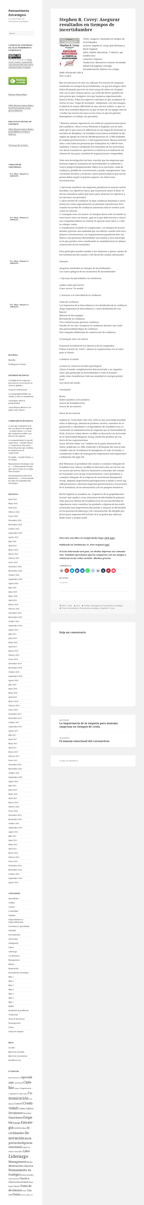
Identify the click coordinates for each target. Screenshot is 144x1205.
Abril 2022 (12, 545)
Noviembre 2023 (15, 524)
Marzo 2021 (13, 554)
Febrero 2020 (13, 609)
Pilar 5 (11, 994)
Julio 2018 (12, 684)
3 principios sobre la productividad (16, 401)
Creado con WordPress (68, 761)
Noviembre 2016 (15, 769)
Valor (25, 1191)
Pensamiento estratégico (18, 972)
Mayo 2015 (12, 844)
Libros (11, 947)
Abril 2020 (12, 600)
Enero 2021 (13, 562)
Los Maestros (14, 956)
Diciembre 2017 (15, 714)
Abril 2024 (12, 508)
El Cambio (12, 459)
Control (11, 907)
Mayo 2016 (12, 794)
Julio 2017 (12, 735)
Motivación (15, 1166)
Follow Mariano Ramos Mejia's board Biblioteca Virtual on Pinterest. (21, 131)
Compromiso (22, 1094)
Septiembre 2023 (15, 533)
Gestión (17, 1128)
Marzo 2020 (13, 604)
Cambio (11, 903)
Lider (26, 1151)
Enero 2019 (13, 659)
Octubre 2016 (13, 773)
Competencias (25, 1088)
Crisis (21, 1108)
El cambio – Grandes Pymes (19, 457)
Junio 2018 (12, 689)
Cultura (29, 1108)
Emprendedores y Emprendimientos (15, 920)
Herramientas (14, 935)
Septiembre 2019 (15, 625)
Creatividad (13, 911)
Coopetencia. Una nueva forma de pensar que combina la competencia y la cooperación (20, 449)
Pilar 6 (11, 998)
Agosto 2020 (13, 583)
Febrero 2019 (13, 655)
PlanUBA (11, 360)
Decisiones (15, 1113)
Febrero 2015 (13, 857)
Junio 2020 (12, 592)
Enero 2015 (13, 861)
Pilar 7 (11, 1002)
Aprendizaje (13, 898)
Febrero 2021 (13, 558)
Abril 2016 (12, 798)
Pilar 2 (11, 981)
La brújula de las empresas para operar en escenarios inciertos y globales (20, 383)
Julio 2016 (12, 785)
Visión (11, 1027)
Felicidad (12, 930)
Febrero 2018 (13, 705)
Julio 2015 (12, 836)
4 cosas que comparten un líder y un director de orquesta (20, 433)
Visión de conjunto (15, 1031)
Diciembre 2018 (15, 663)
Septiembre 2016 (15, 777)
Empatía (11, 915)
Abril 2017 (12, 748)
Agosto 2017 (13, 731)
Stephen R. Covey (108, 608)
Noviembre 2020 (15, 571)
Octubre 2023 (13, 529)
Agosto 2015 (13, 832)
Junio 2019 (12, 638)
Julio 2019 (12, 634)
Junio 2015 (12, 840)
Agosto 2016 (13, 781)
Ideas (24, 1128)
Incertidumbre (73, 608)
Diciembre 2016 (15, 764)
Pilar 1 (11, 977)
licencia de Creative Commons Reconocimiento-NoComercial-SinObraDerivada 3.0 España (21, 63)
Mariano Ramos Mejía (17, 94)
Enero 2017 (13, 760)
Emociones (15, 1117)
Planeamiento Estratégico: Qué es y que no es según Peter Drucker (20, 469)
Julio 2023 (12, 541)
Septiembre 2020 (15, 579)
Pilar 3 (11, 985)
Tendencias (13, 1014)
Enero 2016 (13, 811)
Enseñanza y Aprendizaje (19, 926)
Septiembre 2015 (15, 827)
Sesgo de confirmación (17, 390)
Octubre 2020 (13, 575)
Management (14, 960)
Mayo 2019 (12, 642)
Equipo (17, 1122)
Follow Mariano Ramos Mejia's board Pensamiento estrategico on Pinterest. (21, 108)
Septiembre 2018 (15, 676)
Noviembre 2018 (15, 668)
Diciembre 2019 (15, 613)
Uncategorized (14, 1023)
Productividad (21, 1182)
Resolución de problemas (18, 1010)
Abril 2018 (12, 697)
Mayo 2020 (12, 596)
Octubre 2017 (13, 722)
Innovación (13, 939)
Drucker (27, 1113)
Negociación (13, 968)
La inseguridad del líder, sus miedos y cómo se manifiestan (20, 395)
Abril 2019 (12, 646)
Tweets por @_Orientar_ (18, 145)
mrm (78, 605)
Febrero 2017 (13, 756)
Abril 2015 (12, 849)
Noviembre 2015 (15, 819)
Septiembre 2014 (15, 878)
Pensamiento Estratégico (18, 12)
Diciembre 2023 (15, 520)
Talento (16, 1186)
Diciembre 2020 (15, 566)
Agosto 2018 (13, 680)
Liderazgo (12, 951)
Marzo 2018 (13, 701)
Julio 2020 (12, 587)
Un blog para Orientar (17, 364)
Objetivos (28, 1165)
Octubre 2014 (13, 874)
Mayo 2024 (12, 503)
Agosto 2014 (13, 882)
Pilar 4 (11, 989)
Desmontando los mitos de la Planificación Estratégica (21, 480)
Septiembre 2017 (15, 726)
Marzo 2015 (13, 853)
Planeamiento (13, 1179)
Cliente (16, 1088)
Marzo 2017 (13, 752)
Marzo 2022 (13, 550)
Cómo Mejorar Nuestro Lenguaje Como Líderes (20, 408)
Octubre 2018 (13, 672)
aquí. (107, 544)
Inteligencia (13, 943)
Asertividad (18, 1083)
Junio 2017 (12, 739)
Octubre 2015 (13, 823)
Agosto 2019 (13, 630)
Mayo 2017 (12, 743)
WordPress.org (14, 1060)
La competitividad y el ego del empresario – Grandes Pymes (20, 441)
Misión (11, 964)
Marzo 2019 (13, 651)
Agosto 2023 (13, 537)
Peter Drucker (28, 1175)
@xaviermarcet (14, 1078)
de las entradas (16, 1052)
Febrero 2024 (13, 512)
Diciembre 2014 (15, 865)
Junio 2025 (12, 499)
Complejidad (13, 1094)
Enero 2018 (13, 710)
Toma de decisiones (16, 1019)
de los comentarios (17, 1056)
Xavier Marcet (27, 1195)
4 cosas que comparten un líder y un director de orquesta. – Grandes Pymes (20, 428)
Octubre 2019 (13, 621)
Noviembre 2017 (15, 718)
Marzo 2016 (13, 802)
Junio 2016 (12, 790)
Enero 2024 (13, 516)
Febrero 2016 (13, 807)
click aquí (109, 537)
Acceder (11, 1048)
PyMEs (11, 1006)
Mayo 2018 (12, 693)
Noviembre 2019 (15, 617)
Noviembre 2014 (15, 870)
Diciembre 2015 (15, 815)
